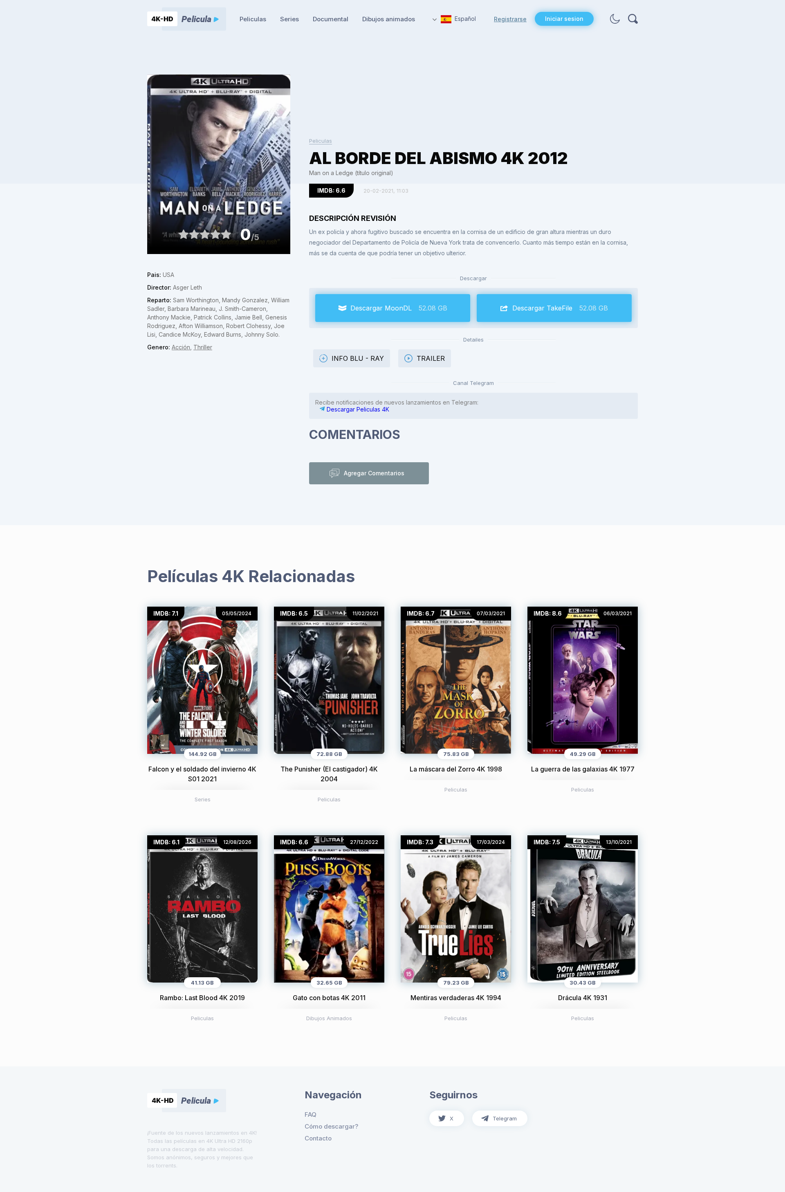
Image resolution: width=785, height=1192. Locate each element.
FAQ (310, 1114)
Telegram (505, 1118)
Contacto (318, 1138)
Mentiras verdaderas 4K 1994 (455, 998)
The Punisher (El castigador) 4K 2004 (329, 774)
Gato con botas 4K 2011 (329, 998)
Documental (330, 19)
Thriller (202, 347)
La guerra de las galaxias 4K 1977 (583, 769)
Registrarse (510, 19)
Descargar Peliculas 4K (357, 409)
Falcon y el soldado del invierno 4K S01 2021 (202, 774)
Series (289, 19)
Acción (181, 347)
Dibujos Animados (329, 1018)
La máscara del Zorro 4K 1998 (456, 769)
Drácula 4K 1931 (582, 998)
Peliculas (253, 19)
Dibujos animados (388, 19)
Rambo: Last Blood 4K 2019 (202, 998)
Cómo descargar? (331, 1126)
